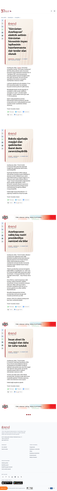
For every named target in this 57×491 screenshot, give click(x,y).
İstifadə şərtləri (5, 462)
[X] (9, 477)
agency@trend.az (5, 440)
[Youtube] (12, 477)
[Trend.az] (6, 11)
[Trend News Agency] (5, 427)
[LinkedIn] (18, 477)
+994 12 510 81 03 (5, 438)
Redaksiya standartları (34, 453)
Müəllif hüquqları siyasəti (7, 467)
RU (54, 488)
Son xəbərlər (4, 447)
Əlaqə (31, 451)
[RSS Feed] (21, 477)
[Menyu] (54, 11)
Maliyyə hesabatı (33, 457)
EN (48, 488)
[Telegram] (15, 477)
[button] (2, 20)
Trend (19, 67)
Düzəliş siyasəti (33, 455)
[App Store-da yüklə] (7, 482)
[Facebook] (6, 477)
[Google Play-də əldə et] (18, 482)
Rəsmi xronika (5, 449)
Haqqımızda (32, 447)
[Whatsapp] (3, 477)
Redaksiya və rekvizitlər (35, 449)
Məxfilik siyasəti (5, 465)
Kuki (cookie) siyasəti (6, 469)
